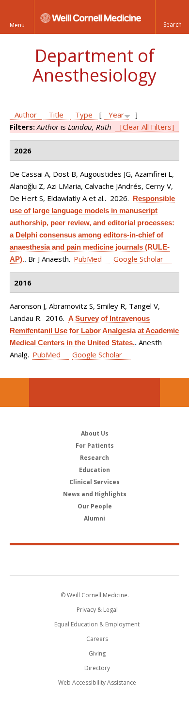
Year (116, 114)
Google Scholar (138, 259)
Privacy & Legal (97, 610)
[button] (172, 17)
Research (94, 458)
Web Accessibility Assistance (97, 682)
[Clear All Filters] (147, 127)
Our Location (14, 392)
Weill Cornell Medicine (94, 560)
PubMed (88, 259)
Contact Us (174, 392)
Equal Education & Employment (97, 624)
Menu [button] (17, 25)
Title (55, 114)
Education (94, 470)
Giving (97, 653)
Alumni (94, 518)
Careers (97, 639)
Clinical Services (94, 482)
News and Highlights (94, 494)
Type (84, 114)
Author (26, 114)
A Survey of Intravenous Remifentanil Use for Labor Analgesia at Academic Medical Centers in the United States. (94, 330)
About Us (95, 433)
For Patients (95, 445)
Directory (97, 668)
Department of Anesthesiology (94, 65)
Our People (95, 506)
